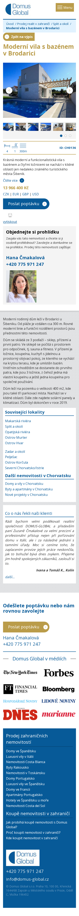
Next (70, 91)
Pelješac (11, 457)
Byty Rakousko (17, 767)
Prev (9, 91)
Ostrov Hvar (14, 443)
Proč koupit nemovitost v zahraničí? (33, 832)
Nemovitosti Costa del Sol (25, 806)
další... (10, 577)
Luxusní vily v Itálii (19, 756)
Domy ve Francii (18, 789)
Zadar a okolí (15, 451)
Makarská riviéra (18, 421)
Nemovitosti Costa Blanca (25, 762)
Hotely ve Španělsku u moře (27, 800)
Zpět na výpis (22, 37)
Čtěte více (10, 180)
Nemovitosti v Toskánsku (25, 773)
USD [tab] (35, 194)
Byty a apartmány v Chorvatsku (29, 489)
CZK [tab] (6, 194)
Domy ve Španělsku (21, 751)
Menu (67, 7)
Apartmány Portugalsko (24, 794)
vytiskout (10, 221)
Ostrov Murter (16, 437)
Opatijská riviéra (17, 432)
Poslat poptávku (23, 203)
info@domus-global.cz (27, 879)
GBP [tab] (25, 194)
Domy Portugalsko (20, 778)
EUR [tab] (16, 194)
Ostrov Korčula (16, 462)
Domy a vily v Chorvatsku (24, 483)
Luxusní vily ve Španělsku (25, 784)
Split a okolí (60, 24)
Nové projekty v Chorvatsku (26, 494)
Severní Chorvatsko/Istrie (24, 468)
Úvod (10, 24)
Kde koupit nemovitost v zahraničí (32, 838)
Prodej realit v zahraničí (33, 24)
